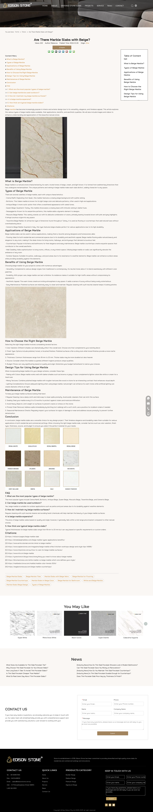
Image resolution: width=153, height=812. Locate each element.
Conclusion (11, 82)
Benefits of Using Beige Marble (19, 69)
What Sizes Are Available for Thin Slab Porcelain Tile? (26, 665)
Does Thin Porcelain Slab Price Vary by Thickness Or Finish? (99, 676)
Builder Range (70, 775)
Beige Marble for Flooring (82, 576)
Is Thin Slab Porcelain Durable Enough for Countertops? (110, 673)
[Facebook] (106, 804)
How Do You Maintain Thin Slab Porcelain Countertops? (109, 670)
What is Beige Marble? (16, 59)
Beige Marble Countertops (17, 580)
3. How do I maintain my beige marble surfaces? (26, 96)
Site (87, 43)
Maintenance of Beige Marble (18, 79)
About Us (45, 778)
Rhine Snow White (49, 638)
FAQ (8, 86)
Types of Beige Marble (16, 62)
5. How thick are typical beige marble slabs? (25, 103)
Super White (22, 638)
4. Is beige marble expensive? (19, 99)
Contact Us (46, 791)
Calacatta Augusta (130, 638)
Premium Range (71, 781)
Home (44, 775)
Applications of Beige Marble (18, 66)
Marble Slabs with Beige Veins (57, 576)
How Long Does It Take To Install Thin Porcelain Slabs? (26, 670)
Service (44, 785)
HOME (45, 6)
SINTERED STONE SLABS (71, 6)
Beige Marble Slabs (14, 576)
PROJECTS (89, 6)
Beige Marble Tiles (33, 576)
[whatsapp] (113, 804)
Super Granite (103, 638)
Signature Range (71, 785)
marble (13, 109)
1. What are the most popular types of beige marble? (28, 89)
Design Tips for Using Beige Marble (21, 76)
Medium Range (71, 778)
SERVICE (100, 6)
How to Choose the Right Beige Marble (22, 72)
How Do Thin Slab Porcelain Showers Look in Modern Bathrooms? (113, 665)
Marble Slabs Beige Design (17, 585)
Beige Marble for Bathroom (69, 580)
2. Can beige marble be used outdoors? (23, 93)
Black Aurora (76, 638)
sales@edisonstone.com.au (21, 781)
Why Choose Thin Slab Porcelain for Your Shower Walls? (27, 668)
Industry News (82, 665)
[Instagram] (110, 804)
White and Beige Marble (93, 580)
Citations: (11, 106)
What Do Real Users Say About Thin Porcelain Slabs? (26, 676)
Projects (45, 781)
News (109, 6)
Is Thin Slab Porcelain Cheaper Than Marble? (23, 673)
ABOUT (54, 6)
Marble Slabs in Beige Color (43, 580)
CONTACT (120, 6)
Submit (112, 733)
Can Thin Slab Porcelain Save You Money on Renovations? (98, 668)
